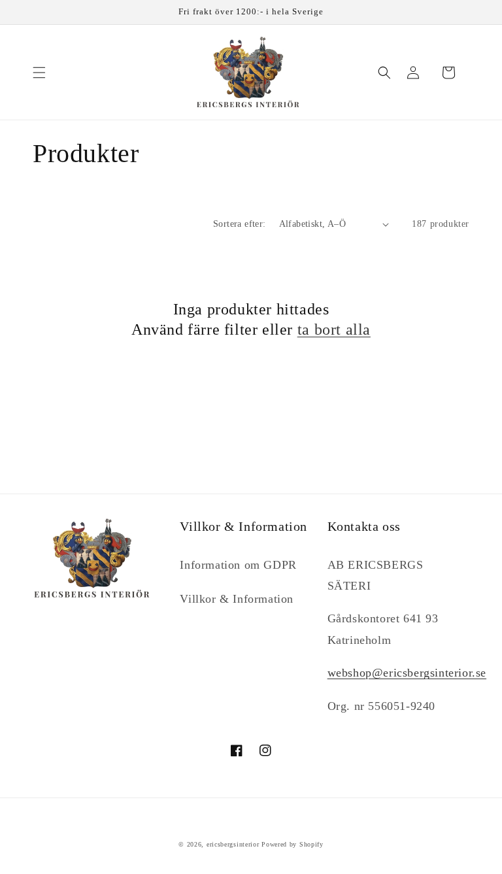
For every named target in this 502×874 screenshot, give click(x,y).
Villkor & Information (236, 598)
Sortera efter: (239, 224)
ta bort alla (334, 329)
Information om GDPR (238, 564)
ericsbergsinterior (233, 844)
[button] (39, 72)
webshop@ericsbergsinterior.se (406, 672)
